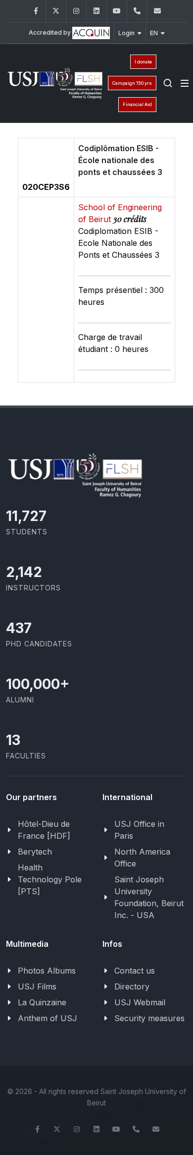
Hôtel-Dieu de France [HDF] (44, 830)
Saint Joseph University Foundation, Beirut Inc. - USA (149, 897)
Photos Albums (47, 971)
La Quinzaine (42, 1002)
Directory (131, 986)
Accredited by (50, 32)
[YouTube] (117, 11)
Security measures (149, 1018)
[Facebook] (36, 11)
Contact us (134, 971)
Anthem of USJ (47, 1018)
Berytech (35, 852)
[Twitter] (56, 11)
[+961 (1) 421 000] (137, 11)
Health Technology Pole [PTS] (50, 879)
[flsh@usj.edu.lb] (157, 11)
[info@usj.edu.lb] (156, 1129)
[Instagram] (76, 11)
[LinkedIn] (96, 11)
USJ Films (37, 986)
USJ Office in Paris (139, 830)
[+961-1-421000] (136, 1129)
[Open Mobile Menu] (185, 83)
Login (126, 33)
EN (154, 33)
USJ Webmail (139, 1002)
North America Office (142, 857)
